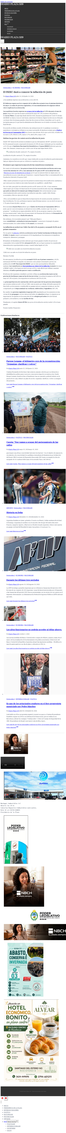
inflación (16, 233)
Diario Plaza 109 (10, 96)
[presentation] (34, 335)
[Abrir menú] (2, 41)
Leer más (28, 464)
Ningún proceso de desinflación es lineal (17, 173)
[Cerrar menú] (1, 1102)
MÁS (5, 1122)
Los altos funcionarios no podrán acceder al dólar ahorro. (34, 629)
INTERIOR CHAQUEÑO (11, 13)
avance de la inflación (35, 111)
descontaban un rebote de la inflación (36, 266)
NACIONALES (8, 17)
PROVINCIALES (9, 19)
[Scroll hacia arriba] (2, 1098)
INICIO (6, 8)
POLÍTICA (7, 15)
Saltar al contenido (7, 2)
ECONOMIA (16, 88)
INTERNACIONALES (11, 28)
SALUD (8, 33)
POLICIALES (10, 26)
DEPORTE (7, 22)
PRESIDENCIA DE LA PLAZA (12, 11)
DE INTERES (10, 31)
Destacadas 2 (7, 88)
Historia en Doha (14, 512)
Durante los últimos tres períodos (22, 580)
